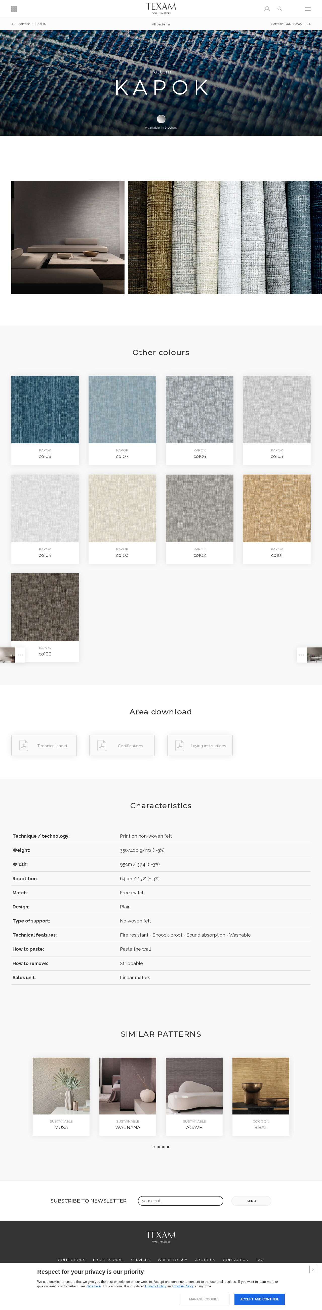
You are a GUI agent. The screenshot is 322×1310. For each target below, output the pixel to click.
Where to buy (173, 1260)
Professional (108, 1260)
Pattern (32, 24)
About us (205, 1260)
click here (94, 1286)
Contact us (235, 1260)
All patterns (161, 24)
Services (140, 1260)
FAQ (260, 1260)
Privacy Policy (155, 1286)
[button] (154, 1147)
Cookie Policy (184, 1286)
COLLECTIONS (72, 1260)
